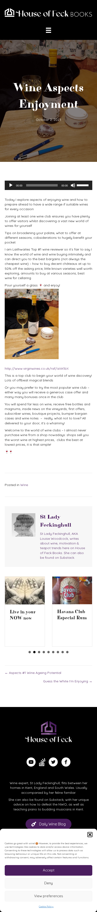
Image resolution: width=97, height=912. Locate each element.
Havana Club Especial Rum (72, 615)
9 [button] (67, 652)
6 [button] (53, 652)
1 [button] (29, 652)
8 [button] (62, 652)
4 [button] (44, 652)
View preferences (48, 896)
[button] (90, 834)
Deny (48, 883)
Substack (56, 800)
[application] (48, 185)
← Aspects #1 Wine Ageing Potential (33, 673)
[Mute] (73, 185)
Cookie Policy (46, 906)
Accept (48, 870)
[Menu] (48, 30)
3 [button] (39, 652)
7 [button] (58, 652)
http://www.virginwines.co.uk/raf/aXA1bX (37, 368)
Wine (24, 485)
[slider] (83, 185)
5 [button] (48, 652)
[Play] (10, 185)
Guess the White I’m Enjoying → (67, 681)
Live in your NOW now (23, 615)
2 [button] (34, 652)
